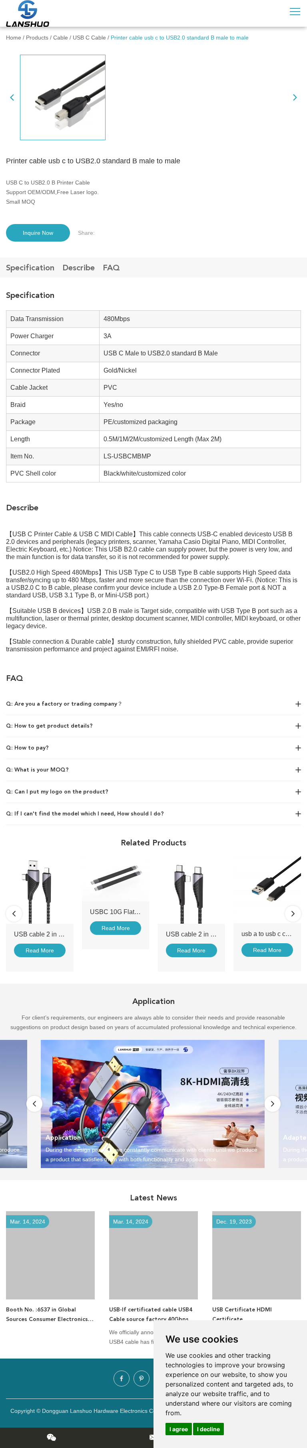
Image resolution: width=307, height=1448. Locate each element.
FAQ (111, 267)
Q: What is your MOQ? (37, 769)
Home (13, 37)
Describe (78, 267)
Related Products (153, 842)
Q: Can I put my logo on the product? (57, 791)
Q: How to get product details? (49, 725)
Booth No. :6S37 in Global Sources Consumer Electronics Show (47, 1315)
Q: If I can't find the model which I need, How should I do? (85, 813)
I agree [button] (178, 1429)
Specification (30, 267)
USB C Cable (89, 37)
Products (37, 37)
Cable (60, 37)
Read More (40, 950)
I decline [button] (208, 1429)
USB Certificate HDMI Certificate (242, 1314)
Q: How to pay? (27, 747)
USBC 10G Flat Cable (121, 911)
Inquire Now (38, 233)
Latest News (153, 1197)
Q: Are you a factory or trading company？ (64, 703)
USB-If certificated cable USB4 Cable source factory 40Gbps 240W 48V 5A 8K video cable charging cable (150, 1315)
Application (153, 1001)
